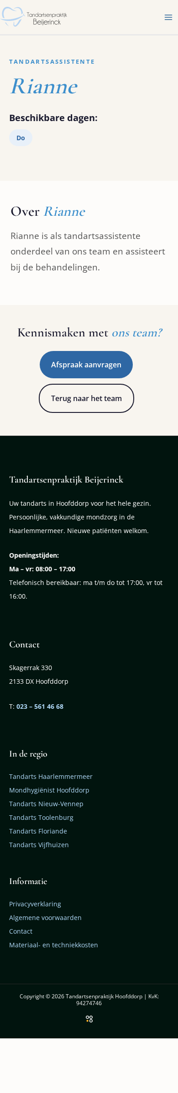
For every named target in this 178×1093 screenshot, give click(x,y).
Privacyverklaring (35, 904)
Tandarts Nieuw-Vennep (46, 803)
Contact (20, 931)
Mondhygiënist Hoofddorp (49, 790)
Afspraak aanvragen (86, 365)
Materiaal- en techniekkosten (53, 944)
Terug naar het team (86, 398)
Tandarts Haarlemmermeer (51, 776)
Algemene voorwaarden (45, 917)
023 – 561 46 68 (39, 706)
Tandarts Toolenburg (41, 817)
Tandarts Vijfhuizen (39, 844)
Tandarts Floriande (38, 831)
